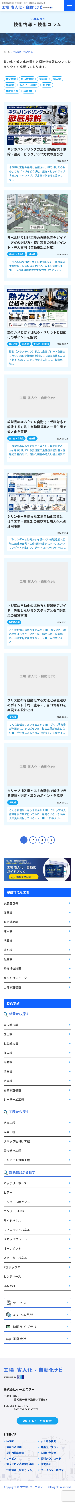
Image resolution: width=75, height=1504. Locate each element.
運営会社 (46, 1464)
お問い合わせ (48, 1452)
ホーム (7, 52)
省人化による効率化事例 (20, 1464)
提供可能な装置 (15, 1452)
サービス (11, 1458)
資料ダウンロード (51, 1458)
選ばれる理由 (14, 1447)
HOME (10, 1441)
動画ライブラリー (51, 1447)
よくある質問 (48, 1441)
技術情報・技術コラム (19, 1470)
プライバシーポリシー (53, 1470)
